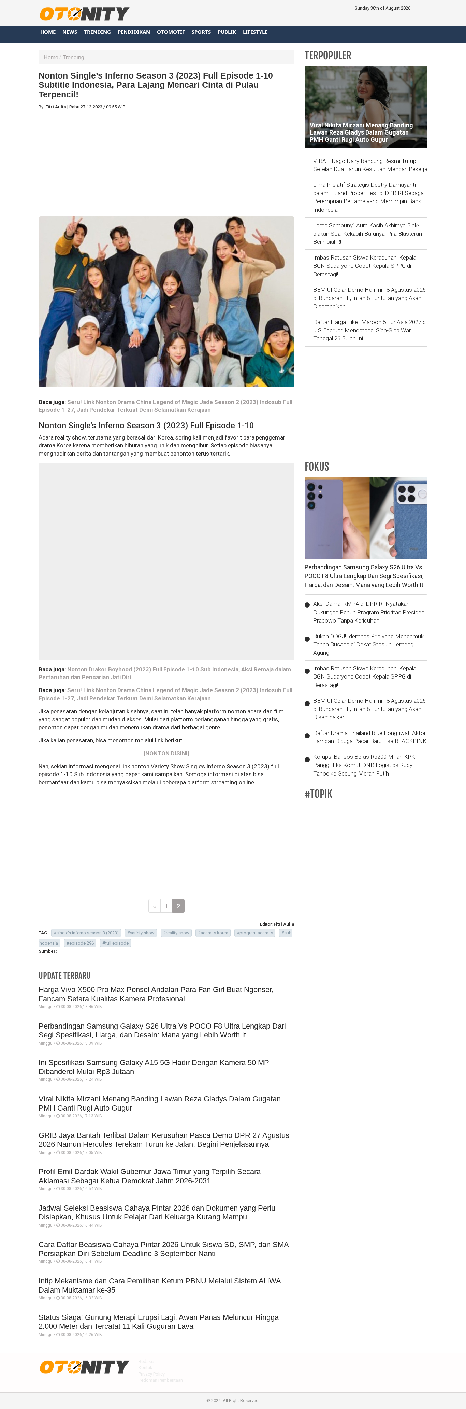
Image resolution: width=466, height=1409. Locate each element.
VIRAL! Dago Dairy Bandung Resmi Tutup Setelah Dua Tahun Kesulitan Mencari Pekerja (370, 164)
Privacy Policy (152, 1374)
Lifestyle (255, 31)
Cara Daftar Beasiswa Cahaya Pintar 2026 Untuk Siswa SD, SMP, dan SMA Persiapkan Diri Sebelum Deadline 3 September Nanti (164, 1249)
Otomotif (171, 31)
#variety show (141, 932)
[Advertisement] (166, 163)
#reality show (176, 932)
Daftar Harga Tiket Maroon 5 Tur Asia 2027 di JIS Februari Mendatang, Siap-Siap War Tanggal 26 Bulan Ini (370, 330)
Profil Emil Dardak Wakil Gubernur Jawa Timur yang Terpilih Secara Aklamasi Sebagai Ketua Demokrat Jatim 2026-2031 (150, 1176)
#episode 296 (80, 943)
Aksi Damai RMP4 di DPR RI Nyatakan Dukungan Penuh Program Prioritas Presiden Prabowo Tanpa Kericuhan (368, 612)
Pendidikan (134, 31)
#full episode (115, 943)
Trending (97, 31)
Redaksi (147, 1361)
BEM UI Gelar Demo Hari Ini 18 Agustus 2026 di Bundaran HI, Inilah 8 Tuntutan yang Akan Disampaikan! (369, 298)
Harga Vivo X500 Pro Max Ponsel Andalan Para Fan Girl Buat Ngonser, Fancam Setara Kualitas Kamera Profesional (156, 994)
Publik (227, 31)
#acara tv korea (213, 932)
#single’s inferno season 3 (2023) (86, 932)
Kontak (145, 1367)
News (69, 31)
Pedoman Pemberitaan (161, 1380)
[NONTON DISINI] (166, 753)
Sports (201, 31)
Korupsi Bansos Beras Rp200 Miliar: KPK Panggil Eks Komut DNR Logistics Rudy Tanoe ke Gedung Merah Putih (364, 765)
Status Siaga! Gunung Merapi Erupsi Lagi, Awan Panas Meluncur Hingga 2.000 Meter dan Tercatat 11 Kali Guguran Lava (159, 1321)
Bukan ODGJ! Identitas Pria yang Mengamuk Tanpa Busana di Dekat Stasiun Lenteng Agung (368, 644)
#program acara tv (255, 932)
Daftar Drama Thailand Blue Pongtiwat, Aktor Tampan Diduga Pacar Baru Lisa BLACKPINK (369, 736)
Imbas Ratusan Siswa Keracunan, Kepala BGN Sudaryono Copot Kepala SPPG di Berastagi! (364, 266)
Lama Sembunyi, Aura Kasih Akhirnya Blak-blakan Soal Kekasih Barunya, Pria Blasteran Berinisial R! (367, 234)
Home (48, 31)
